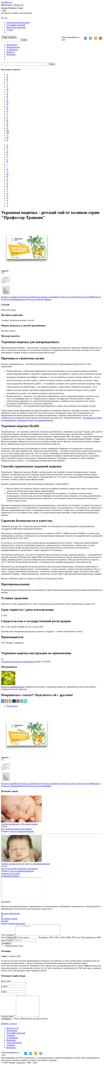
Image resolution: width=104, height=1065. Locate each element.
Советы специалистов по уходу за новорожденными (25, 864)
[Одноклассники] (6, 701)
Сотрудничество (14, 1043)
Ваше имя (6, 981)
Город (3, 991)
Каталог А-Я (12, 1028)
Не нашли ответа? (9, 918)
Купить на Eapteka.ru (50, 297)
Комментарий (8, 1016)
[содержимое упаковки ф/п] (6, 294)
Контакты (11, 54)
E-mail (4, 986)
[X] (14, 701)
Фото (3, 937)
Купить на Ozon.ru (69, 297)
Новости (10, 52)
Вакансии (11, 1040)
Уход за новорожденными (22, 831)
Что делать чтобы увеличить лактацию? (19, 868)
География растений (15, 25)
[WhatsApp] (21, 701)
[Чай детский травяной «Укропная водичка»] (6, 284)
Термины (10, 1035)
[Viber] (18, 701)
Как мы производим (10, 913)
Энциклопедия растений (17, 22)
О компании (12, 49)
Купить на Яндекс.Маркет (39, 299)
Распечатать (12, 706)
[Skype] (25, 701)
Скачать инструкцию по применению (18, 661)
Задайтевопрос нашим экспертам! (13, 922)
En (6, 18)
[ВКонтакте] (2, 701)
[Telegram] (10, 701)
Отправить (6, 943)
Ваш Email (6, 940)
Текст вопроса (8, 935)
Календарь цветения (15, 27)
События (10, 1045)
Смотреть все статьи (10, 873)
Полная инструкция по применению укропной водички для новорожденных (51, 419)
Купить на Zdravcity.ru (30, 297)
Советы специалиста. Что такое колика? (19, 824)
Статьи (9, 30)
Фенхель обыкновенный (12, 687)
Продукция (11, 44)
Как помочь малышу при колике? (16, 829)
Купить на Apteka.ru (10, 297)
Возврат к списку (9, 1023)
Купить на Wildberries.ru (90, 297)
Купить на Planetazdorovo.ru (14, 299)
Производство (13, 47)
